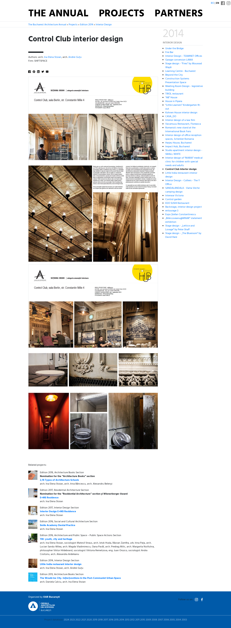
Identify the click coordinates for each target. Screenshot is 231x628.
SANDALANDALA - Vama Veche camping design (182, 190)
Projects (121, 13)
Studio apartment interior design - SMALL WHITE (183, 152)
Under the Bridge (174, 49)
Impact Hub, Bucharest (177, 147)
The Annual (58, 13)
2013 (127, 620)
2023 (72, 620)
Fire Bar (169, 52)
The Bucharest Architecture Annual (47, 25)
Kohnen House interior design (181, 113)
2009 (148, 620)
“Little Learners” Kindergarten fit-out (183, 107)
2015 (116, 620)
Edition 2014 (86, 25)
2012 (132, 620)
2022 (78, 620)
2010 (142, 620)
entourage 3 (171, 211)
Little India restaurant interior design (181, 175)
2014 (121, 620)
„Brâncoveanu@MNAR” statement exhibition (183, 220)
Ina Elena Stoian (52, 57)
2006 (166, 620)
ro (212, 3)
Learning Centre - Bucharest (180, 71)
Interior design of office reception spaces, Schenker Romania (183, 137)
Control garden (173, 199)
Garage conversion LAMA (179, 60)
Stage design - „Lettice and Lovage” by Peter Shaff (180, 228)
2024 (66, 620)
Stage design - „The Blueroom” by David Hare (183, 235)
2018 (100, 620)
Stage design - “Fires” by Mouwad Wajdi (183, 65)
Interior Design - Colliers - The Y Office (182, 182)
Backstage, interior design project (183, 207)
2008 (154, 620)
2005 (172, 620)
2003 (184, 620)
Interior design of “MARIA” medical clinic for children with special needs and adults (184, 162)
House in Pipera (173, 101)
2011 (137, 620)
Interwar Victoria (174, 196)
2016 (111, 620)
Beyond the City (174, 75)
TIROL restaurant (174, 94)
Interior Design (104, 25)
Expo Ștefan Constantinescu (180, 214)
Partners (179, 13)
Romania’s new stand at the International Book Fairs (180, 130)
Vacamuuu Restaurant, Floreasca (183, 124)
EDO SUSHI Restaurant (177, 203)
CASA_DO (170, 116)
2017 (105, 620)
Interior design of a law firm (180, 120)
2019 (95, 620)
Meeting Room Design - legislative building (184, 88)
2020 (89, 620)
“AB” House (171, 98)
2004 (178, 620)
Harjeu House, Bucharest (178, 143)
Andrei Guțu (75, 57)
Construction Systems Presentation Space (177, 81)
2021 (83, 620)
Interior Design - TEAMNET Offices (183, 56)
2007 (160, 620)
